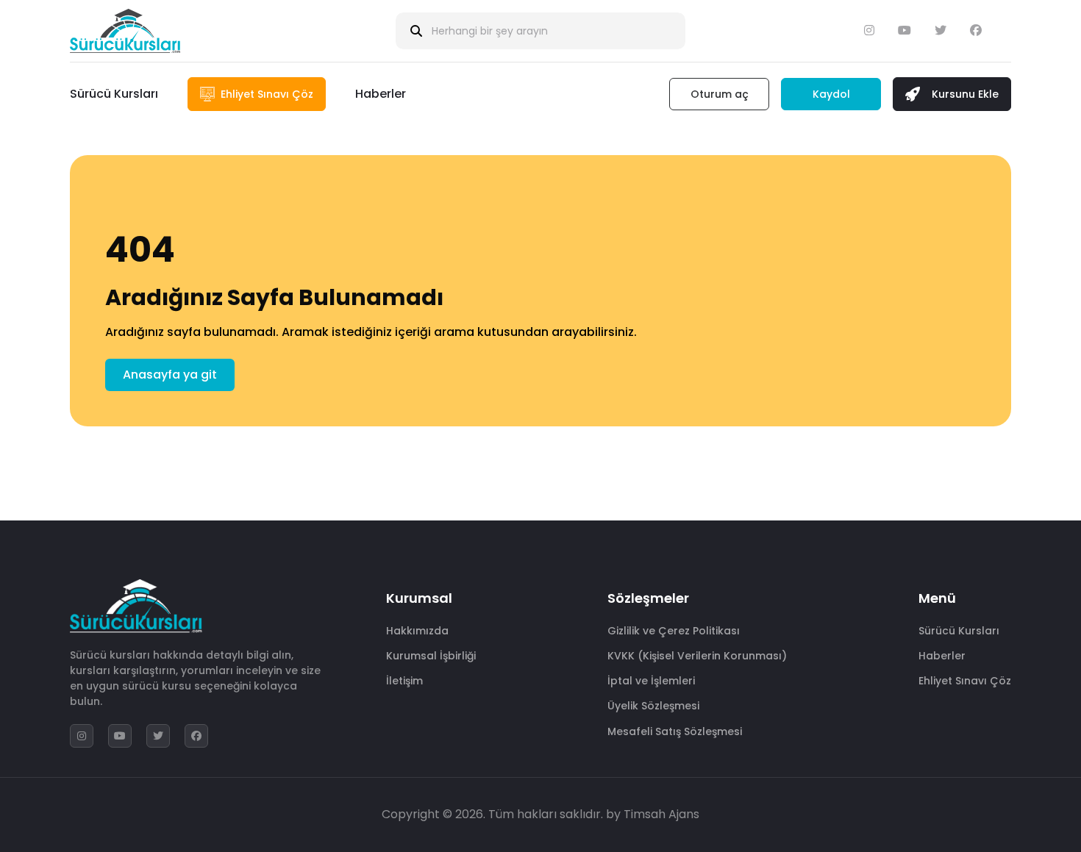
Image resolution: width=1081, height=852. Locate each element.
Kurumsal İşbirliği (431, 655)
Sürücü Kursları (114, 93)
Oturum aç (720, 94)
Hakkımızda (417, 630)
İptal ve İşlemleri (651, 680)
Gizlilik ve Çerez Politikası (673, 630)
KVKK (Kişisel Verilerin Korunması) (697, 655)
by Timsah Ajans (652, 814)
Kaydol (831, 94)
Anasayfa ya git (170, 374)
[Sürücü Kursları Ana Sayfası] (125, 31)
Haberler (380, 93)
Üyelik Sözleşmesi (653, 705)
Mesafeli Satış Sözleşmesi (674, 731)
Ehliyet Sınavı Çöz (964, 680)
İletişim (404, 680)
